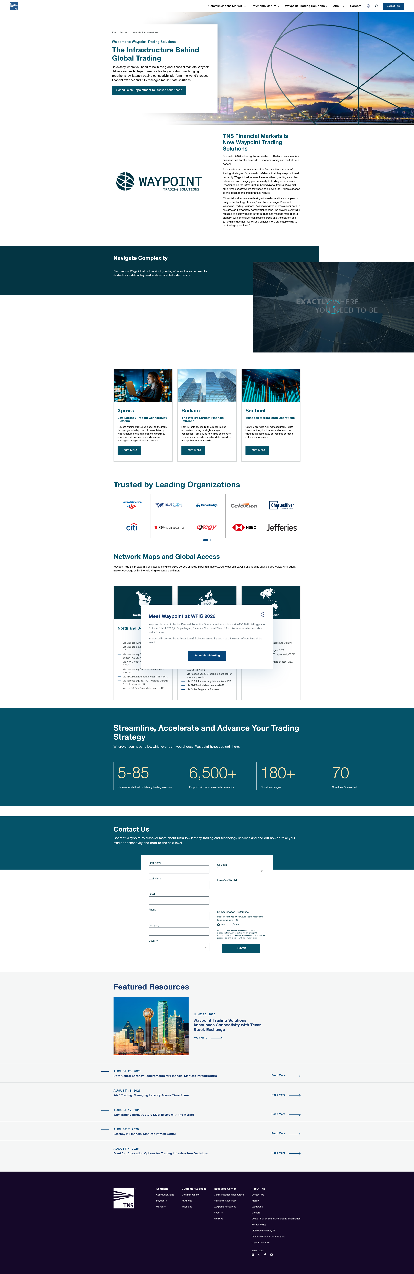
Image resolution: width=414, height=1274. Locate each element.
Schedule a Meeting (207, 656)
